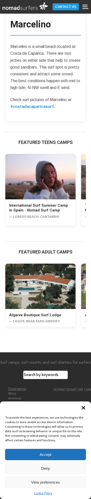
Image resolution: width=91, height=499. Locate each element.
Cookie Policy (43, 493)
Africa (12, 393)
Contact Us (65, 7)
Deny (45, 468)
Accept (45, 454)
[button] (83, 407)
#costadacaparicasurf (32, 106)
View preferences (45, 482)
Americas (14, 398)
